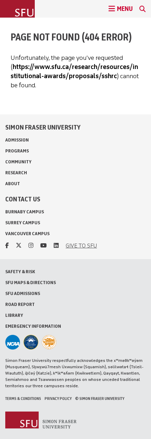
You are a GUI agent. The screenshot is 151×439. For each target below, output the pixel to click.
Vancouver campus (27, 234)
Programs (17, 151)
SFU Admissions (22, 293)
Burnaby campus (24, 212)
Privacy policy (58, 398)
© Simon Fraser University (99, 398)
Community (18, 162)
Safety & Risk (20, 272)
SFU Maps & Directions (30, 283)
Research (16, 173)
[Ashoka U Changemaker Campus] (49, 342)
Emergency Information (33, 326)
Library (14, 315)
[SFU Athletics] (12, 342)
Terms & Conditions (23, 398)
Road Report (20, 304)
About (12, 184)
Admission (17, 140)
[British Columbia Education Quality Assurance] (31, 342)
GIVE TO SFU (81, 245)
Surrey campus (22, 223)
